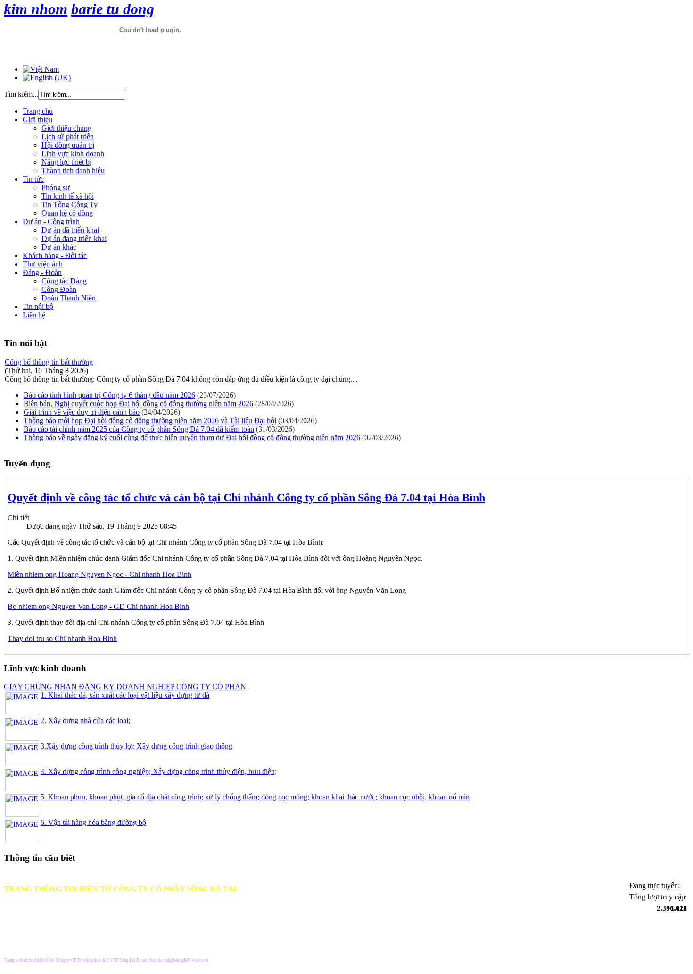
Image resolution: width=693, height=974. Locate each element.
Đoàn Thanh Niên (68, 298)
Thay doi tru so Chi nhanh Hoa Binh (62, 638)
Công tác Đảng (64, 281)
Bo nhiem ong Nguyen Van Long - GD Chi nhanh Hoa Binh (98, 606)
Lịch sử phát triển (67, 137)
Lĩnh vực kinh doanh (72, 154)
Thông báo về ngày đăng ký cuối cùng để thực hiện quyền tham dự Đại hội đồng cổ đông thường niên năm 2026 (192, 437)
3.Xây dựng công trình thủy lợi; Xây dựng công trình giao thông (136, 746)
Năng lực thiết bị (66, 162)
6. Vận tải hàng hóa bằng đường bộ (93, 822)
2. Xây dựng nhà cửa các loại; (85, 720)
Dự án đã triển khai (70, 230)
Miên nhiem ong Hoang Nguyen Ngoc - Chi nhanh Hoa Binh (99, 574)
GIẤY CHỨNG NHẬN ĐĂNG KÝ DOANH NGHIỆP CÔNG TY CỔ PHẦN (125, 687)
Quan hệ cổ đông (67, 213)
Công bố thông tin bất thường (49, 362)
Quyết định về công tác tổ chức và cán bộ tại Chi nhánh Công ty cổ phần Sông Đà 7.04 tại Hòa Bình (246, 497)
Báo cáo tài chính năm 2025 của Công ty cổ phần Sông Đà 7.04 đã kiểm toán (139, 429)
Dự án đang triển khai (74, 238)
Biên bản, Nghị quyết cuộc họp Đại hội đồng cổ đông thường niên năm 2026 (138, 404)
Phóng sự (55, 187)
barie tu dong (112, 8)
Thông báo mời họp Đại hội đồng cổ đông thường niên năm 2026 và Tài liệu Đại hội (150, 420)
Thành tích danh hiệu (73, 170)
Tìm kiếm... (21, 94)
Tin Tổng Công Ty (69, 204)
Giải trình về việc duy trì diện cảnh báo (82, 412)
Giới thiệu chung (66, 128)
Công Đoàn (58, 289)
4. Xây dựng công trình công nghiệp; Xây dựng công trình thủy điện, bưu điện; (159, 771)
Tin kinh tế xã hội (67, 196)
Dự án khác (58, 247)
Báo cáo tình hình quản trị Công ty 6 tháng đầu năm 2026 (109, 395)
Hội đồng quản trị (67, 145)
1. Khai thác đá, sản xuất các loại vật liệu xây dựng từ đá (125, 695)
